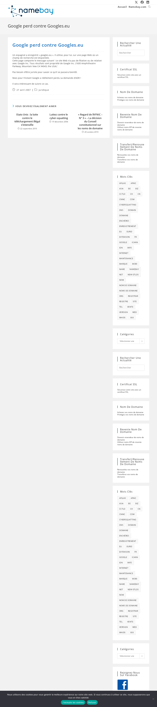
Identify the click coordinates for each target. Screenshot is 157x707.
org (121, 296)
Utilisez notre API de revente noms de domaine (129, 128)
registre (123, 301)
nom (121, 280)
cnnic (122, 199)
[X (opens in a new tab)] (136, 2)
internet (123, 253)
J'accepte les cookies (73, 702)
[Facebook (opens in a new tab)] (142, 2)
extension (124, 237)
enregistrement (127, 226)
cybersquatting (127, 204)
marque (123, 264)
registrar (133, 296)
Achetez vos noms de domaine (130, 97)
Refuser (92, 702)
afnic (133, 183)
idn (121, 247)
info (129, 247)
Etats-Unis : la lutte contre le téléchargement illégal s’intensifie (27, 120)
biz (136, 188)
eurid (129, 231)
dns (121, 210)
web (134, 312)
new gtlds (133, 274)
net (121, 274)
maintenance (126, 258)
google (123, 242)
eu (120, 231)
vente (130, 307)
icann (135, 242)
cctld (122, 194)
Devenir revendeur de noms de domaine (130, 123)
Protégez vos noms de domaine (130, 100)
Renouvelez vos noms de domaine (127, 156)
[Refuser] (153, 698)
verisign (123, 312)
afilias (122, 183)
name (122, 269)
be (129, 188)
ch (131, 194)
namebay (134, 269)
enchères (124, 221)
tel (121, 307)
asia (121, 188)
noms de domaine (128, 290)
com (132, 199)
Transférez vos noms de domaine (127, 160)
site (135, 301)
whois (122, 317)
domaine (123, 215)
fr (135, 237)
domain (132, 210)
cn (139, 194)
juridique (44, 89)
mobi (134, 264)
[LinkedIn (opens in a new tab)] (147, 2)
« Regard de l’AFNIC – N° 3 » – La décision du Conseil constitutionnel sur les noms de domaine (90, 121)
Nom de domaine (128, 285)
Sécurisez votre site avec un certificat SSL (129, 76)
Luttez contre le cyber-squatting (59, 116)
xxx (132, 317)
